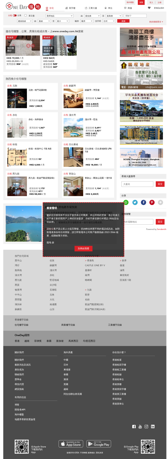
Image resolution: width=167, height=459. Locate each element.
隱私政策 (99, 453)
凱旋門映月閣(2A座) (95, 309)
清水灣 (18, 275)
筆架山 (70, 173)
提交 (160, 184)
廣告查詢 (19, 369)
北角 (52, 294)
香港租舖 (116, 374)
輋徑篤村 (124, 275)
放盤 (141, 2)
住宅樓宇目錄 (21, 324)
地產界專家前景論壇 (25, 419)
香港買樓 (116, 384)
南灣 (87, 275)
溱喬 (122, 270)
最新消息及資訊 (23, 364)
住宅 (51, 8)
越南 (26, 341)
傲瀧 (122, 265)
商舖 (130, 8)
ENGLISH (159, 8)
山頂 (52, 309)
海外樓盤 (130, 2)
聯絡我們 (19, 374)
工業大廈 (93, 8)
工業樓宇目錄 (115, 324)
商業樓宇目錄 (68, 324)
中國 (66, 359)
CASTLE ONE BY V (95, 265)
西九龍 (13, 173)
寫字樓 (72, 8)
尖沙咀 (53, 284)
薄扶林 (18, 304)
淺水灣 (70, 115)
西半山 (18, 260)
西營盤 (18, 299)
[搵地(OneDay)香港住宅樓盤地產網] (23, 5)
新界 (123, 260)
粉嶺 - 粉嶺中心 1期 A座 (40, 148)
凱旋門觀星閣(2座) (94, 304)
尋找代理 (19, 384)
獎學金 (18, 379)
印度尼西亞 (89, 341)
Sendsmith (161, 229)
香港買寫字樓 (119, 389)
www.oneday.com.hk (65, 31)
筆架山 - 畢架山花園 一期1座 (98, 178)
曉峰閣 (88, 280)
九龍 (88, 289)
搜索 (123, 21)
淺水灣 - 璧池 (91, 119)
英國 (66, 384)
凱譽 (87, 294)
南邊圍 (53, 304)
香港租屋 (116, 359)
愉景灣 (18, 289)
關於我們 (19, 359)
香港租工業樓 (119, 369)
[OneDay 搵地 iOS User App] (70, 443)
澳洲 (66, 379)
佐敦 (52, 260)
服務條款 (91, 453)
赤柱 (12, 115)
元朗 (12, 85)
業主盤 (32, 15)
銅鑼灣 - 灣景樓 (92, 90)
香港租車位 (118, 379)
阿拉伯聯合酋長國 (73, 394)
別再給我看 (83, 248)
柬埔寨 (67, 369)
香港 (17, 341)
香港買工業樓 (119, 394)
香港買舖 (116, 398)
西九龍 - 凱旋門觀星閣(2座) (41, 178)
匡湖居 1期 (125, 280)
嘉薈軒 (88, 270)
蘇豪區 (18, 309)
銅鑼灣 (70, 85)
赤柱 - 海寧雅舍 (36, 119)
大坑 (52, 299)
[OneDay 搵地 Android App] (98, 443)
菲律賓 (38, 341)
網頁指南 (19, 389)
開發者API (20, 409)
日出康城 (71, 144)
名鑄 (87, 299)
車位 (110, 8)
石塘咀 (53, 289)
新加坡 (60, 341)
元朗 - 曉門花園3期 (38, 90)
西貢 (17, 284)
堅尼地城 (54, 280)
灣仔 (17, 265)
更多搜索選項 (155, 21)
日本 (66, 364)
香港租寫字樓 (119, 364)
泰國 (48, 341)
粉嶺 (12, 144)
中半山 (18, 294)
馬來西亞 (73, 341)
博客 (17, 404)
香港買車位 (118, 403)
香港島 (89, 260)
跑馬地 (18, 270)
